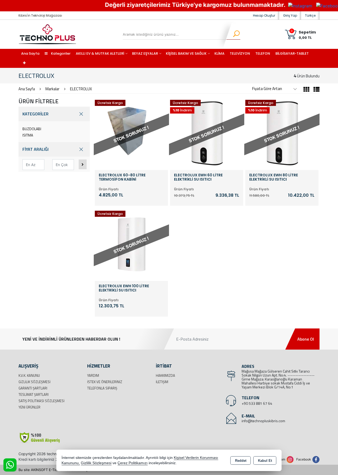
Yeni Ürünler (29, 407)
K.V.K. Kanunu (29, 375)
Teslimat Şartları (33, 394)
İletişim (162, 381)
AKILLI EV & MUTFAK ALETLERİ (100, 53)
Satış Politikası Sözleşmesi (41, 400)
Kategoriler (60, 53)
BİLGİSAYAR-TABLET (292, 53)
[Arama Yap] (233, 34)
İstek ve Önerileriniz (104, 381)
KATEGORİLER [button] (35, 114)
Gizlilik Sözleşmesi (34, 381)
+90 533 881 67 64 (257, 403)
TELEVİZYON (240, 53)
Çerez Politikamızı (133, 463)
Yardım (93, 375)
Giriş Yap (290, 15)
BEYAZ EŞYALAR (145, 53)
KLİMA (219, 53)
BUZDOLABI (31, 128)
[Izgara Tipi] (306, 90)
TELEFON (262, 53)
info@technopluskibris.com (263, 421)
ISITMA (27, 135)
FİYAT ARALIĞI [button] (35, 149)
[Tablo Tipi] (315, 90)
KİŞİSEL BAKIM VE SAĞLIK (186, 53)
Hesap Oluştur (264, 15)
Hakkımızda (165, 375)
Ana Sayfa (30, 53)
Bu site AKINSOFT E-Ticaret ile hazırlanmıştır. (55, 470)
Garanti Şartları (32, 388)
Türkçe (310, 15)
